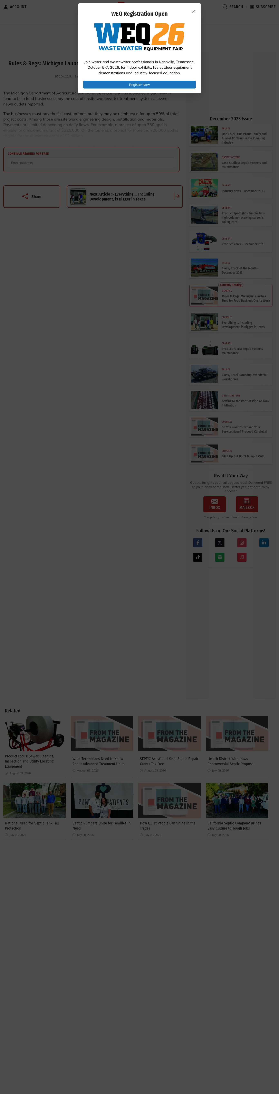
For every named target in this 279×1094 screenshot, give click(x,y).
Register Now (139, 85)
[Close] (194, 11)
